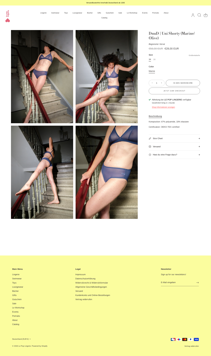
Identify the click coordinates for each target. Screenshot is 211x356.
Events (145, 13)
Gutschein (110, 13)
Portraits (155, 13)
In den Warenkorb (183, 83)
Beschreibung (155, 116)
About (166, 13)
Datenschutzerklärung (85, 278)
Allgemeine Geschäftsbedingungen (91, 287)
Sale (120, 13)
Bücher (90, 13)
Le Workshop (132, 13)
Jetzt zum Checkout (174, 91)
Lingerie (43, 13)
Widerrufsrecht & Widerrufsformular (91, 283)
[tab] (156, 116)
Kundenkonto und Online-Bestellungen (92, 295)
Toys (66, 13)
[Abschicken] (197, 282)
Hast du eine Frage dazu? (164, 155)
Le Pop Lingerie (24, 346)
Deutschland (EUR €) (20, 339)
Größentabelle (194, 55)
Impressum (80, 274)
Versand (156, 146)
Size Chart (157, 138)
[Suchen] (199, 15)
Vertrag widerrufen (83, 299)
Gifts (99, 13)
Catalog (104, 18)
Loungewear (77, 13)
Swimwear (55, 13)
